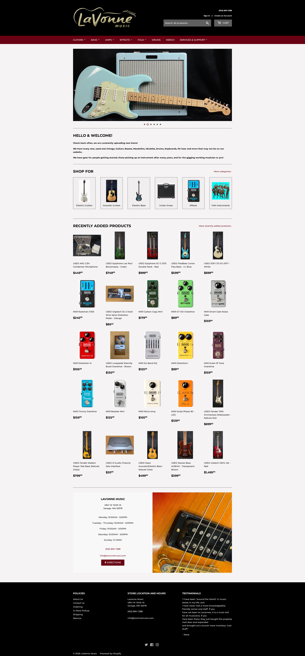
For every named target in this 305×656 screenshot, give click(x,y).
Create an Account (223, 16)
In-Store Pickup (81, 610)
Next (225, 85)
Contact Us (79, 603)
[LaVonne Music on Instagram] (157, 645)
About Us (78, 599)
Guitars (78, 39)
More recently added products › (215, 226)
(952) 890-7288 (112, 549)
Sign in (207, 16)
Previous (79, 85)
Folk (141, 39)
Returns (77, 618)
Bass (94, 39)
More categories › (223, 171)
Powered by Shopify (110, 653)
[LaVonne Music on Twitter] (146, 645)
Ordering (78, 606)
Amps (108, 39)
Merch (170, 39)
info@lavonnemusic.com (113, 555)
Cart (225, 22)
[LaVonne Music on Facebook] (151, 645)
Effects (125, 39)
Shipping (78, 614)
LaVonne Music (89, 653)
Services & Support (193, 39)
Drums (156, 39)
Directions (113, 562)
